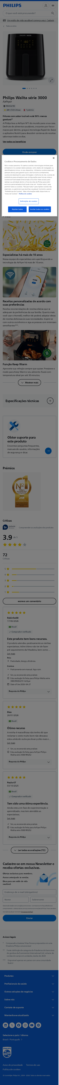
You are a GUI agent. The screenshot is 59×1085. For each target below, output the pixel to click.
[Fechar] (52, 158)
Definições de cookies (27, 201)
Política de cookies (35, 193)
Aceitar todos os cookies (38, 209)
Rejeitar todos (16, 209)
